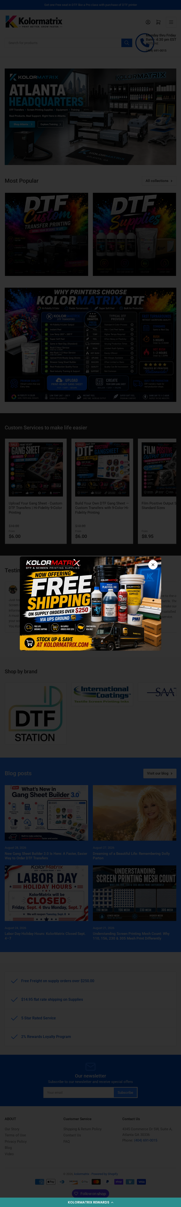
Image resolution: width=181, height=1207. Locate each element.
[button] (90, 1202)
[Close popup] (153, 564)
